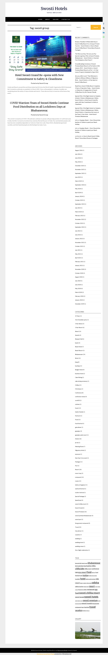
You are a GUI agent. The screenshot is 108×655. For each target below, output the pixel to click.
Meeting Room (79, 446)
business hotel (79, 373)
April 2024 (78, 192)
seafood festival (79, 488)
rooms (77, 481)
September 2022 (79, 227)
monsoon (77, 454)
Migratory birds (79, 450)
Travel (77, 527)
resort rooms (97, 586)
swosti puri (78, 519)
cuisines (77, 404)
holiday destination (93, 575)
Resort (77, 469)
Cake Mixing (78, 377)
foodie (81, 575)
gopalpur (77, 431)
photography (86, 586)
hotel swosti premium (91, 579)
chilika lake (79, 568)
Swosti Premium (79, 511)
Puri (76, 465)
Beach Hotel (78, 346)
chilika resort (87, 568)
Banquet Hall (78, 339)
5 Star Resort (79, 327)
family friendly (79, 412)
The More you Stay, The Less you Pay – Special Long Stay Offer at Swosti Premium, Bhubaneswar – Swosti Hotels (87, 56)
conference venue (80, 396)
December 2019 (79, 304)
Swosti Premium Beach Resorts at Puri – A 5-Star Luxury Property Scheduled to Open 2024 (86, 70)
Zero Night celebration (81, 550)
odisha (95, 582)
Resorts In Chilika (82, 589)
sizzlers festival (79, 492)
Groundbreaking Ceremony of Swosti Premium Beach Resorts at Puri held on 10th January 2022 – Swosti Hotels (87, 66)
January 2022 (79, 238)
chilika (94, 566)
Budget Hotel (79, 369)
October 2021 (79, 246)
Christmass (78, 389)
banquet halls (78, 563)
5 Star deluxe (78, 323)
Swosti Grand (79, 508)
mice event (89, 583)
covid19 (77, 400)
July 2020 (78, 281)
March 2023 (78, 211)
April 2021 (78, 258)
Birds (76, 358)
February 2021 (79, 261)
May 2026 (78, 162)
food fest (93, 572)
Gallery (56, 19)
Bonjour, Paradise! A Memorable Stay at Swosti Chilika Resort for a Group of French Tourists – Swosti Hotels (87, 44)
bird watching (79, 566)
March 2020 (78, 292)
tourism (86, 607)
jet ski (76, 442)
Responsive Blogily (63, 650)
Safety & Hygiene (80, 485)
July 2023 (78, 208)
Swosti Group (43, 83)
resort (92, 586)
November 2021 (79, 242)
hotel (82, 578)
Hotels (77, 439)
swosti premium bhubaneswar (83, 515)
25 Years (77, 316)
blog (76, 362)
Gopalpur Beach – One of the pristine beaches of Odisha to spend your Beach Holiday (87, 122)
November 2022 (79, 219)
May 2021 (78, 254)
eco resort (82, 572)
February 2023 (79, 215)
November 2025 (79, 169)
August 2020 (78, 277)
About (47, 19)
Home (40, 19)
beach (76, 343)
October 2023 (79, 200)
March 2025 (78, 181)
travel (92, 606)
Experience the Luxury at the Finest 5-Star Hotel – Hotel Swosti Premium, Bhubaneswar (87, 114)
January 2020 (79, 300)
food (89, 572)
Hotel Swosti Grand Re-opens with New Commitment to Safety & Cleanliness (86, 102)
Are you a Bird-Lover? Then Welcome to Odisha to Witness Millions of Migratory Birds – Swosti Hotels (86, 78)
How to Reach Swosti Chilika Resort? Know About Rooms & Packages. (87, 48)
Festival (77, 416)
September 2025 (79, 173)
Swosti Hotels (54, 8)
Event (76, 408)
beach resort (85, 563)
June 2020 (78, 284)
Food (76, 419)
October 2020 (79, 273)
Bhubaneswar (79, 354)
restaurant (78, 477)
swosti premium (90, 600)
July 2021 (78, 250)
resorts (76, 589)
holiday (86, 575)
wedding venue (79, 546)
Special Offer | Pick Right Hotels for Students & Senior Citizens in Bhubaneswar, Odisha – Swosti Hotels (87, 98)
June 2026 (78, 158)
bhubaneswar (94, 563)
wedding (77, 538)
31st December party (81, 320)
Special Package (79, 496)
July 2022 (78, 231)
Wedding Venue (86, 610)
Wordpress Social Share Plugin (46, 654)
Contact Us (66, 19)
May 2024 (78, 188)
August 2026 (78, 150)
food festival (78, 423)
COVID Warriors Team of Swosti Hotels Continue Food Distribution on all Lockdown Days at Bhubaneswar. (39, 106)
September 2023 (79, 204)
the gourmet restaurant (81, 523)
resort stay (78, 473)
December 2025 (79, 165)
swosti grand (79, 597)
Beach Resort (79, 350)
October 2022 (79, 223)
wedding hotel (79, 542)
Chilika (77, 385)
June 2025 (78, 177)
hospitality (77, 579)
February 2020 (79, 296)
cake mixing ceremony (81, 381)
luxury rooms (83, 583)
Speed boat (78, 500)
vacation (77, 534)
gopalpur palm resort (81, 435)
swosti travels (87, 603)
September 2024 (79, 185)
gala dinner (78, 427)
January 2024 (79, 196)
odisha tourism (79, 586)
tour (82, 607)
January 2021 (79, 265)
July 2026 (78, 154)
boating (77, 366)
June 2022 (78, 235)
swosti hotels (91, 596)
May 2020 (78, 288)
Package (77, 462)
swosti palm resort (79, 600)
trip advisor (78, 531)
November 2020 (79, 269)
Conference (78, 393)
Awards (77, 335)
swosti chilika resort (80, 504)
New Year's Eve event (81, 458)
